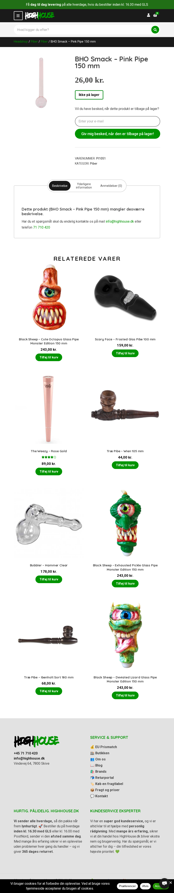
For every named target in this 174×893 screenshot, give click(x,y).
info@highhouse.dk (120, 221)
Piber (34, 41)
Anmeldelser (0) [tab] (111, 185)
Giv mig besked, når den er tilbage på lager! (117, 134)
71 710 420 (41, 227)
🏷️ (106, 784)
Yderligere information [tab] (84, 185)
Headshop (21, 41)
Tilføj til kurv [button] (48, 357)
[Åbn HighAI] (164, 883)
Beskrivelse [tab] (59, 185)
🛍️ (98, 772)
